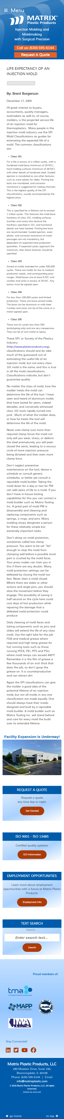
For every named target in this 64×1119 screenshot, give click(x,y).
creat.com (37, 1092)
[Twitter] (16, 1050)
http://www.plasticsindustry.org (28, 346)
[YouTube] (25, 1050)
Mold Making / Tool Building (21, 83)
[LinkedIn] (8, 1050)
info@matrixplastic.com (32, 1081)
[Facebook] (33, 1050)
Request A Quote (35, 55)
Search (32, 947)
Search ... (32, 930)
